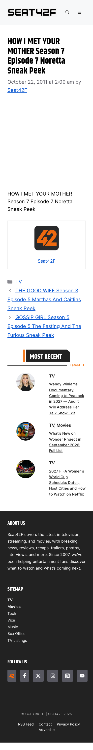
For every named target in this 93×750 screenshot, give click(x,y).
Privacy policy (68, 724)
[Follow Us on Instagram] (52, 676)
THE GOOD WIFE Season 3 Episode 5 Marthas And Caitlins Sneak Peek (44, 299)
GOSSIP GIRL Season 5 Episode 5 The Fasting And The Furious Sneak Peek (44, 326)
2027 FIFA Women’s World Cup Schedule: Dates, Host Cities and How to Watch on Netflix (67, 483)
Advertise (47, 729)
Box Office (16, 633)
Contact (45, 724)
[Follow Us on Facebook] (24, 676)
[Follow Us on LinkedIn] (67, 676)
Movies (14, 606)
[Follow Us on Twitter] (38, 676)
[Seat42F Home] (11, 676)
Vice (11, 620)
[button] (67, 12)
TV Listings (17, 640)
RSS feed (26, 724)
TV (18, 282)
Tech (11, 613)
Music (12, 627)
